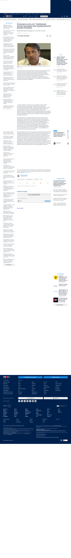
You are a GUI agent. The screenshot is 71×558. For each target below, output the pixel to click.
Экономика (57, 388)
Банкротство (36, 179)
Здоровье (20, 393)
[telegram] (19, 401)
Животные (20, 392)
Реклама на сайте (6, 382)
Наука (33, 390)
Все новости (9, 23)
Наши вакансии (6, 388)
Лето (33, 387)
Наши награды (6, 387)
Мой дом (33, 388)
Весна (19, 385)
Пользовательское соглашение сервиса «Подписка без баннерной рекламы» (47, 437)
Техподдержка (6, 390)
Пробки (31, 16)
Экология (57, 387)
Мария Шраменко (24, 175)
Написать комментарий (24, 35)
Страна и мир (57, 385)
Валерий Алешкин (29, 179)
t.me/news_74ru (27, 172)
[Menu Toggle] (4, 16)
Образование (34, 393)
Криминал (34, 383)
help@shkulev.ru (10, 434)
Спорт (56, 382)
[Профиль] (67, 16)
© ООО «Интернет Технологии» (8, 440)
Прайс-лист (5, 383)
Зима (33, 382)
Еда (19, 390)
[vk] (22, 401)
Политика (45, 385)
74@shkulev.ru (14, 432)
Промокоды (60, 274)
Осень (45, 383)
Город (19, 387)
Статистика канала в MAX (8, 393)
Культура (33, 385)
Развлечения (46, 390)
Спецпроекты (58, 390)
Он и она (45, 382)
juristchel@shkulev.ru (27, 433)
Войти (21, 201)
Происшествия (46, 387)
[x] (30, 401)
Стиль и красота (58, 383)
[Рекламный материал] (44, 16)
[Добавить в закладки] (47, 36)
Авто (19, 382)
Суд (41, 179)
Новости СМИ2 (20, 208)
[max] (27, 401)
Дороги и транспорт (22, 388)
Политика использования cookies (41, 434)
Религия (45, 392)
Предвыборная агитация (7, 392)
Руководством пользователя (40, 429)
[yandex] (35, 401)
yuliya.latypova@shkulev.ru (57, 425)
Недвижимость (34, 392)
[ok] (25, 401)
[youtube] (33, 401)
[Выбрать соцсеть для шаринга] (50, 36)
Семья (45, 393)
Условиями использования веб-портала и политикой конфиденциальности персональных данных (50, 430)
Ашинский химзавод (21, 179)
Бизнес (19, 383)
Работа (45, 388)
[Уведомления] (64, 16)
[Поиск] (62, 16)
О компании (5, 385)
